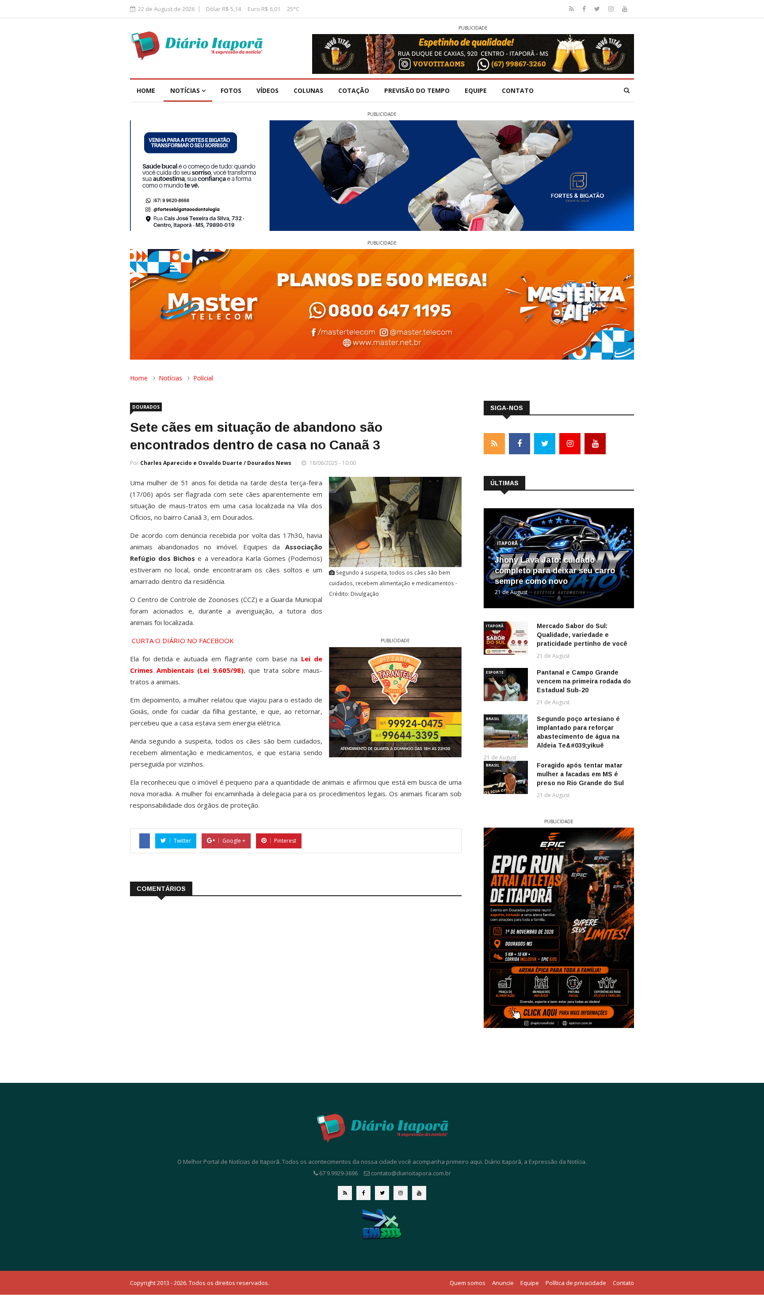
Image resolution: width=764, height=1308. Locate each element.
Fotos (231, 90)
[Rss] (572, 8)
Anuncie (503, 1282)
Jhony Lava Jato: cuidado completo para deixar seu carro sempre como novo (555, 571)
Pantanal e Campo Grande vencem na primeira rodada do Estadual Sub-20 (584, 681)
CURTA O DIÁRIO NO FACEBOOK (183, 640)
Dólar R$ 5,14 (223, 9)
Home (146, 90)
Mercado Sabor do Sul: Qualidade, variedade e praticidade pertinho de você (582, 634)
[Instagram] (611, 8)
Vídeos (267, 90)
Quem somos (467, 1282)
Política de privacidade (576, 1282)
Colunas (308, 90)
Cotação (353, 90)
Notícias (186, 90)
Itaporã (507, 543)
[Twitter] (598, 8)
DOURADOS (146, 407)
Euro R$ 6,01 (264, 9)
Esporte (495, 672)
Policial (203, 378)
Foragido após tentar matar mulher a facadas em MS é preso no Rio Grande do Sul (580, 774)
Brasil (493, 718)
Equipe (476, 90)
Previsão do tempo (417, 90)
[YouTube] (624, 8)
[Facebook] (585, 8)
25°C (293, 9)
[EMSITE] (382, 1224)
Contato (518, 90)
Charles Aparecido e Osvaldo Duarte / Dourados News (215, 463)
